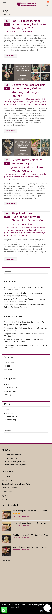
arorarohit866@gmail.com (15, 461)
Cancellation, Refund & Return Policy (16, 484)
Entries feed (8, 413)
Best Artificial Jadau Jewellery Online (33, 102)
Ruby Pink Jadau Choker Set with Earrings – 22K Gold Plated (23, 340)
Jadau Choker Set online (12, 233)
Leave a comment (26, 31)
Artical (8, 99)
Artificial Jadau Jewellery (33, 99)
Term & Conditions (9, 488)
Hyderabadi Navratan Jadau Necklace (20, 230)
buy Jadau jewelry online (28, 174)
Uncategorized (11, 174)
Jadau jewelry (41, 174)
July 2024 (7, 366)
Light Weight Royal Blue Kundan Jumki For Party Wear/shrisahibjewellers (24, 323)
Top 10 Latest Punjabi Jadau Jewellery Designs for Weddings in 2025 (29, 24)
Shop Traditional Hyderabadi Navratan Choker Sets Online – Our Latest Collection (27, 218)
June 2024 (8, 369)
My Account (6, 495)
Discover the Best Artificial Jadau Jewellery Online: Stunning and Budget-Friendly (28, 90)
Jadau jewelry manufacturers (14, 177)
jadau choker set (12, 228)
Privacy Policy (7, 491)
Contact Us (6, 476)
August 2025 (9, 362)
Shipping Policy (7, 480)
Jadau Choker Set (39, 230)
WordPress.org (10, 420)
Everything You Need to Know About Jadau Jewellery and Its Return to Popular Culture (28, 165)
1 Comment (23, 235)
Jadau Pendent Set (27, 233)
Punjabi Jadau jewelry (32, 177)
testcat (4, 499)
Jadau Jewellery (11, 31)
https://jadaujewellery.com (15, 465)
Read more (10, 55)
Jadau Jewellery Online (22, 104)
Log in (6, 409)
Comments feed (10, 416)
